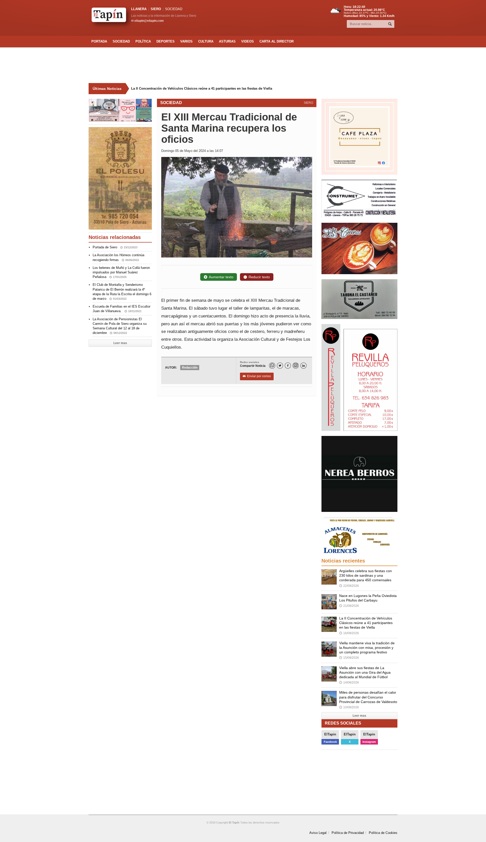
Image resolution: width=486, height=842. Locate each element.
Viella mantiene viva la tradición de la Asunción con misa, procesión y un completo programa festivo (206, 88)
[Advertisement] (243, 65)
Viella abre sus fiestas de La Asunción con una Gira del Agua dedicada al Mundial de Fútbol (365, 672)
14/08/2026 (349, 682)
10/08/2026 (349, 707)
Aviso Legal (318, 833)
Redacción (189, 367)
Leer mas (120, 343)
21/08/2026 (349, 606)
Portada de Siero (115, 247)
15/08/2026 (349, 657)
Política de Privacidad (348, 833)
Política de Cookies (383, 833)
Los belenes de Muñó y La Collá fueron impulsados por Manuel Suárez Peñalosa (121, 272)
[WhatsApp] (272, 365)
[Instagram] (295, 365)
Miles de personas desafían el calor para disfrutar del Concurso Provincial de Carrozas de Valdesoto (368, 697)
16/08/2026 (349, 633)
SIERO (156, 9)
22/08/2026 (349, 586)
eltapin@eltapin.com (149, 21)
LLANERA (139, 9)
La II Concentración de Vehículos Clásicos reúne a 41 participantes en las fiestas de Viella (366, 622)
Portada (99, 41)
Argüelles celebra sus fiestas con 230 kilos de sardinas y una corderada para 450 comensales (365, 575)
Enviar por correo (257, 376)
